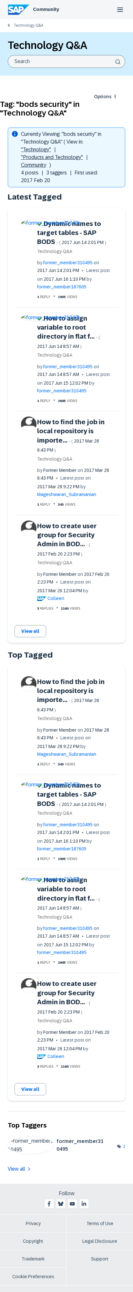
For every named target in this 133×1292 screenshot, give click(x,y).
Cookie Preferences (33, 1276)
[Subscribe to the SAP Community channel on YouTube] (72, 1203)
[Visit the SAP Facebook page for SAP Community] (49, 1203)
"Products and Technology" (52, 157)
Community (46, 9)
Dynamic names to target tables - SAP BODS (71, 233)
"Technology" (36, 149)
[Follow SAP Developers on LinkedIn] (84, 1203)
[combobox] (66, 61)
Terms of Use (100, 1223)
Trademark (33, 1258)
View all (30, 631)
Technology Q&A (28, 25)
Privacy (33, 1223)
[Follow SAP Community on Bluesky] (60, 1203)
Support (99, 1258)
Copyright (33, 1241)
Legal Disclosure (99, 1241)
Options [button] (102, 96)
